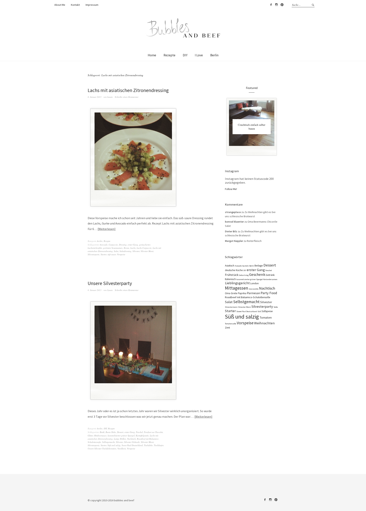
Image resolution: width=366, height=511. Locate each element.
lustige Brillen (120, 438)
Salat (116, 251)
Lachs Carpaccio (144, 247)
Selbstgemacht (108, 442)
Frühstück (231, 275)
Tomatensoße (230, 323)
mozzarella (253, 289)
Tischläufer (158, 445)
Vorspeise (121, 254)
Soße (276, 307)
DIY (185, 55)
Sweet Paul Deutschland (132, 445)
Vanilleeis (121, 448)
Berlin (214, 55)
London (254, 283)
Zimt (227, 327)
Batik (102, 432)
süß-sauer (112, 254)
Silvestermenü (231, 307)
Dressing (123, 244)
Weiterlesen (106, 229)
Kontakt (75, 4)
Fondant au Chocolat (153, 432)
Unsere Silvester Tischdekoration (102, 448)
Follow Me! (231, 189)
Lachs (133, 247)
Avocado (104, 244)
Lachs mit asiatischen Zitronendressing (128, 90)
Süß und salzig (114, 445)
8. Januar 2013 (94, 96)
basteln (245, 266)
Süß (259, 311)
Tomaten (265, 317)
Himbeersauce (100, 435)
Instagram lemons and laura (276, 5)
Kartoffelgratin (142, 435)
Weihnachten (264, 323)
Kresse (126, 247)
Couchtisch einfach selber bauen (251, 126)
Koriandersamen (270, 279)
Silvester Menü (147, 251)
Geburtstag (244, 275)
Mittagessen (236, 288)
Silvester (136, 251)
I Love (199, 55)
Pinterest (282, 5)
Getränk (270, 275)
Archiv (100, 241)
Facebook (271, 5)
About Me (59, 4)
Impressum (92, 4)
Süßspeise (267, 311)
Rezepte (169, 55)
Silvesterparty (94, 254)
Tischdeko (148, 445)
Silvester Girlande (132, 442)
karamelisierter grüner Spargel (121, 435)
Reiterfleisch (254, 241)
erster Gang (133, 244)
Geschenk (257, 274)
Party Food (269, 293)
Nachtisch (131, 438)
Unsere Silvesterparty (110, 283)
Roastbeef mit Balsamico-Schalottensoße (247, 297)
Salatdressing (125, 251)
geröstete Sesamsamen (113, 247)
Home (152, 55)
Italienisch (230, 279)
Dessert (120, 432)
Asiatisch (229, 265)
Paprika (242, 293)
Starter (103, 254)
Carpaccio (113, 244)
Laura (110, 96)
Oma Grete (231, 293)
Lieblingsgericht (237, 283)
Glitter (90, 435)
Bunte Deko (111, 432)
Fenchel (139, 432)
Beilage (258, 265)
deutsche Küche (234, 270)
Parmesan (253, 293)
